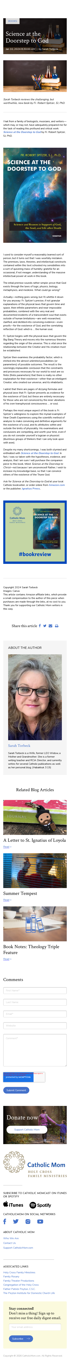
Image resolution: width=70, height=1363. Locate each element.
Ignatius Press (31, 488)
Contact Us (9, 1243)
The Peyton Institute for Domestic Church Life (29, 1293)
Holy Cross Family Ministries (19, 1272)
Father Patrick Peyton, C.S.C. (19, 1289)
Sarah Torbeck (50, 49)
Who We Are (11, 1238)
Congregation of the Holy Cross (21, 1285)
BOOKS (12, 21)
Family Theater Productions (18, 1281)
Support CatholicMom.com (18, 1248)
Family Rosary (11, 1276)
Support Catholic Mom (27, 1129)
